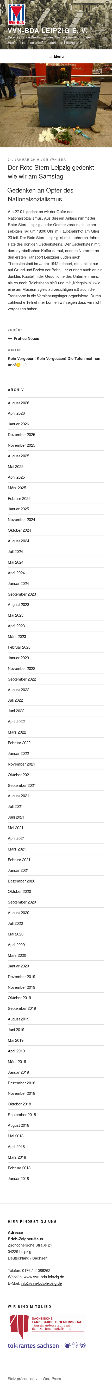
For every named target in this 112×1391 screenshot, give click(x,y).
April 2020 (16, 944)
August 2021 (18, 795)
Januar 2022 (18, 753)
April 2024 (16, 572)
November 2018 (21, 1093)
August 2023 (18, 604)
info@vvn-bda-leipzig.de (41, 1283)
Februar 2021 (19, 859)
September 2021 (22, 785)
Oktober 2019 (19, 997)
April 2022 (16, 721)
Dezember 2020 (21, 881)
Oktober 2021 (19, 774)
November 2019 (21, 987)
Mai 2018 (15, 1135)
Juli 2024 (15, 551)
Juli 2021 (15, 806)
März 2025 (17, 487)
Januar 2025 (18, 508)
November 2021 (21, 764)
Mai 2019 (15, 1040)
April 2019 (16, 1050)
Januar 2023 (18, 657)
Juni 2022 (16, 710)
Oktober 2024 (19, 530)
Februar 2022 (19, 742)
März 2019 (17, 1061)
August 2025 (18, 455)
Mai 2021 (15, 827)
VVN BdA (58, 159)
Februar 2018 (19, 1167)
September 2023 (22, 594)
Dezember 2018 (21, 1082)
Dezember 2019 (21, 976)
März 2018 (17, 1157)
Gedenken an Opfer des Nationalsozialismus (40, 194)
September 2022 (22, 679)
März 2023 (17, 636)
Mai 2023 (15, 615)
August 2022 (18, 689)
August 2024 (18, 540)
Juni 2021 (16, 817)
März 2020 (17, 955)
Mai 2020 (15, 934)
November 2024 (21, 519)
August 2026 (18, 402)
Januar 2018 (18, 1178)
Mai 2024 (15, 562)
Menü (59, 56)
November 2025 (21, 445)
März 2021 (17, 849)
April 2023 (16, 625)
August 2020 (18, 912)
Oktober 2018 (19, 1103)
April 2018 (16, 1146)
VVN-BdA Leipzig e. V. (48, 30)
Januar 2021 (18, 870)
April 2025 (16, 477)
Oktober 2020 (19, 891)
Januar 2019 (18, 1072)
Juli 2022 (15, 700)
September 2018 (22, 1114)
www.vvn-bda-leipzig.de (44, 1276)
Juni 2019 (16, 1029)
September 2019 (22, 1008)
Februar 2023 (19, 647)
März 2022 (17, 732)
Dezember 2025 (21, 434)
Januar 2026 (18, 423)
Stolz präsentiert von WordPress (34, 1378)
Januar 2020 (18, 965)
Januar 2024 (18, 583)
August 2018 (18, 1125)
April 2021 (16, 838)
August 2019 (18, 1018)
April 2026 (16, 413)
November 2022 (21, 668)
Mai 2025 (15, 466)
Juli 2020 (15, 923)
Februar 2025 (19, 498)
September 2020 (22, 902)
